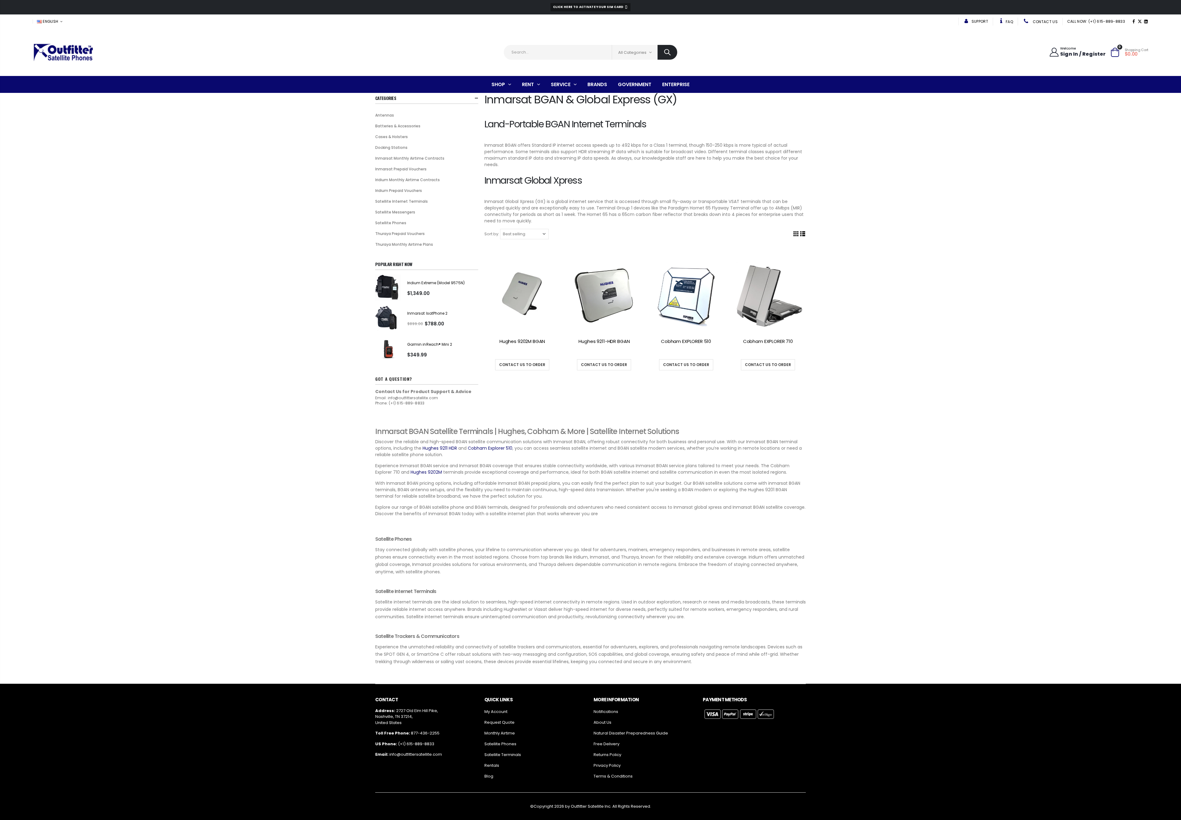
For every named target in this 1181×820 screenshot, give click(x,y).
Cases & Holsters (391, 136)
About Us (602, 722)
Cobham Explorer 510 (489, 448)
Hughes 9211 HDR (439, 448)
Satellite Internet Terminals (401, 201)
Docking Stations (391, 147)
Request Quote (499, 722)
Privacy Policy (607, 765)
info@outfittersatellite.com (415, 754)
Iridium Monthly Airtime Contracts (407, 179)
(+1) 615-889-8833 (416, 744)
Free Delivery (606, 744)
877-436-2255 (425, 733)
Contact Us (1045, 21)
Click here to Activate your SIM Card (588, 7)
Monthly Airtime (499, 733)
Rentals (491, 765)
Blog (488, 776)
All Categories (632, 52)
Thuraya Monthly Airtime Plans (404, 244)
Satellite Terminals (502, 755)
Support (979, 21)
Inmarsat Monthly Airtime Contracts (409, 158)
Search (667, 52)
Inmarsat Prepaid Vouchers (401, 169)
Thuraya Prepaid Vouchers (400, 233)
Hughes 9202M (425, 472)
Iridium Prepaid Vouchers (398, 190)
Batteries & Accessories (397, 126)
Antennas (384, 115)
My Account (495, 712)
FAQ (1009, 21)
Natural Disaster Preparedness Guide (631, 733)
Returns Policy (607, 755)
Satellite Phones (390, 222)
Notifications (606, 712)
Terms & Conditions (613, 776)
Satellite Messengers (395, 212)
